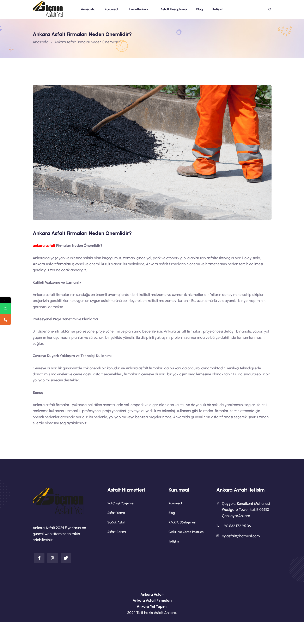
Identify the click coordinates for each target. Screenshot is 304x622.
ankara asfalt (44, 245)
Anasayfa (40, 42)
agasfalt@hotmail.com (241, 536)
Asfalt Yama (116, 513)
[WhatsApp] (5, 308)
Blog (172, 513)
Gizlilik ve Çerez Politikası (186, 532)
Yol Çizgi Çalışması (120, 503)
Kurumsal (175, 503)
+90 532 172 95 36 (236, 526)
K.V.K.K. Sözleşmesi (182, 522)
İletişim (174, 541)
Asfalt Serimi (116, 532)
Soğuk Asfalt (116, 522)
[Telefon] (5, 319)
